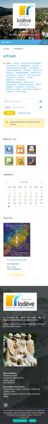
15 (36, 197)
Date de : (8, 107)
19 (20, 200)
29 (20, 190)
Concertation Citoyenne (16, 68)
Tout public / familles (31, 89)
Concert (35, 66)
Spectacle (31, 87)
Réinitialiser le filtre (24, 113)
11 (14, 197)
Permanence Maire (13, 82)
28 (14, 190)
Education (37, 70)
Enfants (9, 73)
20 (25, 200)
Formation (10, 77)
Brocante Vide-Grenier (31, 63)
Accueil (6, 49)
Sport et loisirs (13, 89)
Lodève (24, 31)
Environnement (22, 73)
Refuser (32, 421)
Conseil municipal (13, 70)
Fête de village (34, 75)
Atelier (16, 63)
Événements (18, 49)
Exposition (36, 73)
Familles (21, 75)
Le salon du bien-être (17, 260)
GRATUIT (21, 77)
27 (9, 190)
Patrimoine (20, 80)
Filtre (9, 113)
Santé (38, 85)
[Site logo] (24, 28)
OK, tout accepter (20, 421)
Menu (8, 42)
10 (9, 197)
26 (20, 203)
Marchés (10, 80)
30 (25, 190)
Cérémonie (25, 66)
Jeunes (30, 77)
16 (41, 197)
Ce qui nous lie (12, 66)
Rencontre (28, 82)
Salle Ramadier (14, 269)
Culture (27, 70)
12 (20, 197)
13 (25, 197)
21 (30, 200)
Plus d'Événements (16, 275)
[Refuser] (45, 416)
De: (6, 101)
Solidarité (19, 87)
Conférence (34, 68)
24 (9, 203)
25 (14, 203)
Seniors (9, 87)
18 (14, 200)
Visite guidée (21, 92)
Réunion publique (26, 85)
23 (41, 200)
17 (9, 200)
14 (30, 197)
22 (36, 200)
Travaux (9, 92)
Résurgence (11, 85)
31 (30, 190)
